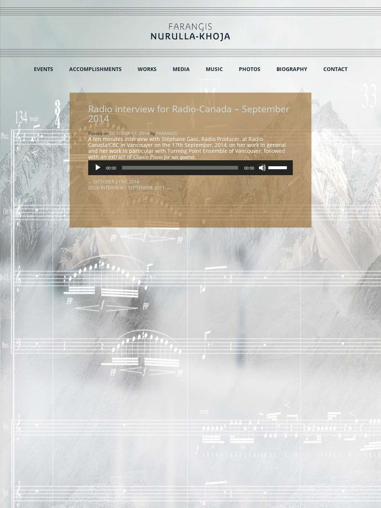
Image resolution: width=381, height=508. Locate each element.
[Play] (98, 167)
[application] (190, 167)
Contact (335, 69)
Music (214, 69)
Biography (291, 69)
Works (147, 69)
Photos (249, 69)
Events (43, 69)
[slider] (278, 167)
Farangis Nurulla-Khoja (190, 32)
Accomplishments (95, 69)
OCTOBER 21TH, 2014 (113, 182)
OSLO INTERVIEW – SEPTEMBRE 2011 (129, 187)
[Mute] (262, 167)
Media (181, 69)
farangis (166, 133)
